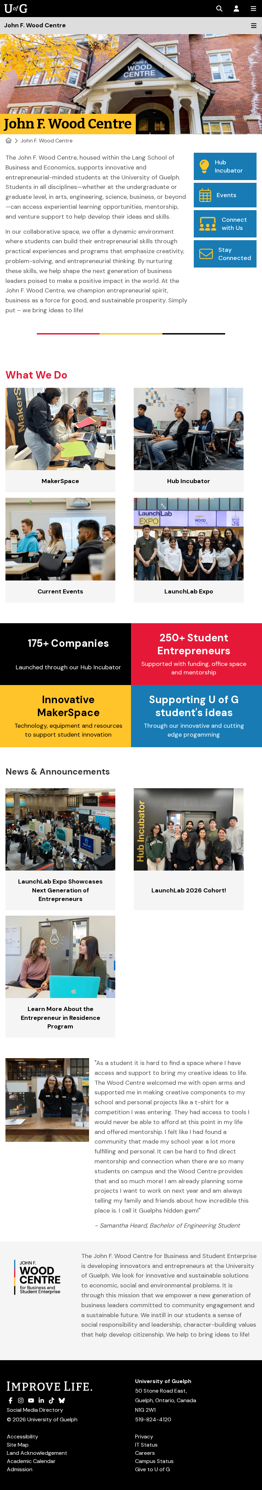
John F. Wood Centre (46, 140)
